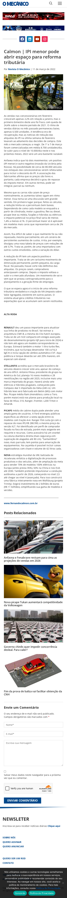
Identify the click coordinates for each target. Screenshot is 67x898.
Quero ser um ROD (14, 858)
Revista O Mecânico (16, 3)
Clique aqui (54, 825)
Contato (8, 862)
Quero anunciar (13, 846)
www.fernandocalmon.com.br (21, 503)
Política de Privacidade (48, 888)
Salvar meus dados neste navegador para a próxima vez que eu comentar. (32, 776)
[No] (63, 883)
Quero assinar (12, 842)
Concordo (20, 893)
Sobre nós (9, 837)
